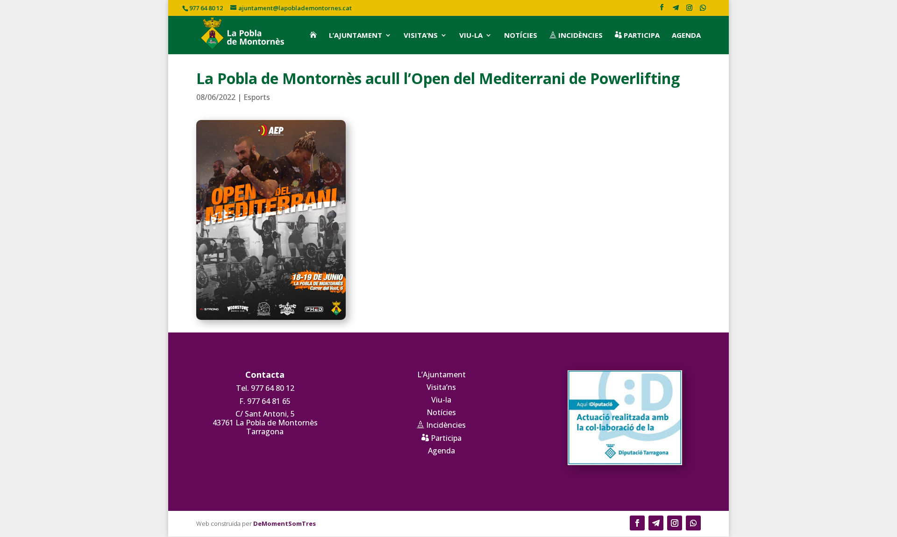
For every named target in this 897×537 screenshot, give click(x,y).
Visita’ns (421, 35)
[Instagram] (689, 10)
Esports (256, 97)
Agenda (686, 35)
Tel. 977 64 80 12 (265, 388)
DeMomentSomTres (284, 523)
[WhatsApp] (702, 10)
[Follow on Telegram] (655, 523)
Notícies (520, 35)
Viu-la (471, 35)
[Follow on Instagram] (674, 523)
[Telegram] (675, 10)
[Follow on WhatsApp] (693, 523)
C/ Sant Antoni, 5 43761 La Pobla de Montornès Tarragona (265, 423)
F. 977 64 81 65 (265, 401)
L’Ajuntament (355, 35)
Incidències (576, 35)
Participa (637, 35)
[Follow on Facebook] (637, 523)
